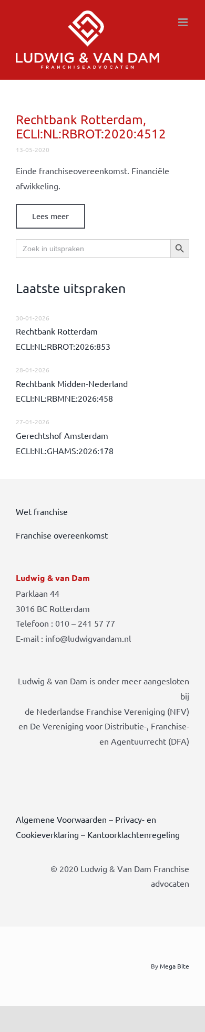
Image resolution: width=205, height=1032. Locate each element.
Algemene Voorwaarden (61, 819)
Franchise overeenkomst (62, 535)
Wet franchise (42, 511)
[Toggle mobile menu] (183, 22)
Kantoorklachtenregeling (133, 834)
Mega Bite (174, 966)
